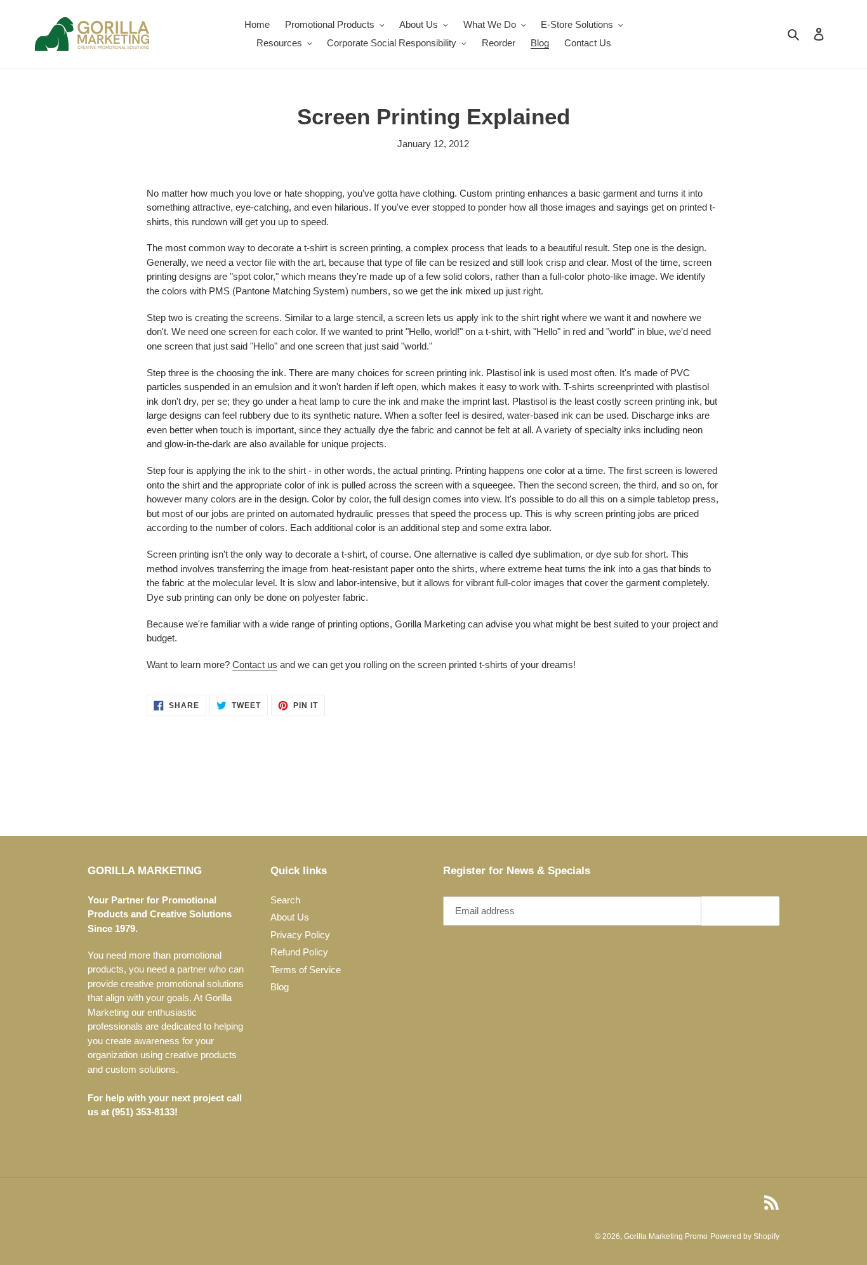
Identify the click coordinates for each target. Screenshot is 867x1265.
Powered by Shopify (744, 1236)
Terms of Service (305, 969)
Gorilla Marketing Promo (666, 1236)
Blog (279, 986)
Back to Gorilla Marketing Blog (442, 787)
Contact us (254, 664)
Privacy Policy (300, 934)
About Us (289, 917)
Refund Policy (299, 952)
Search (285, 900)
